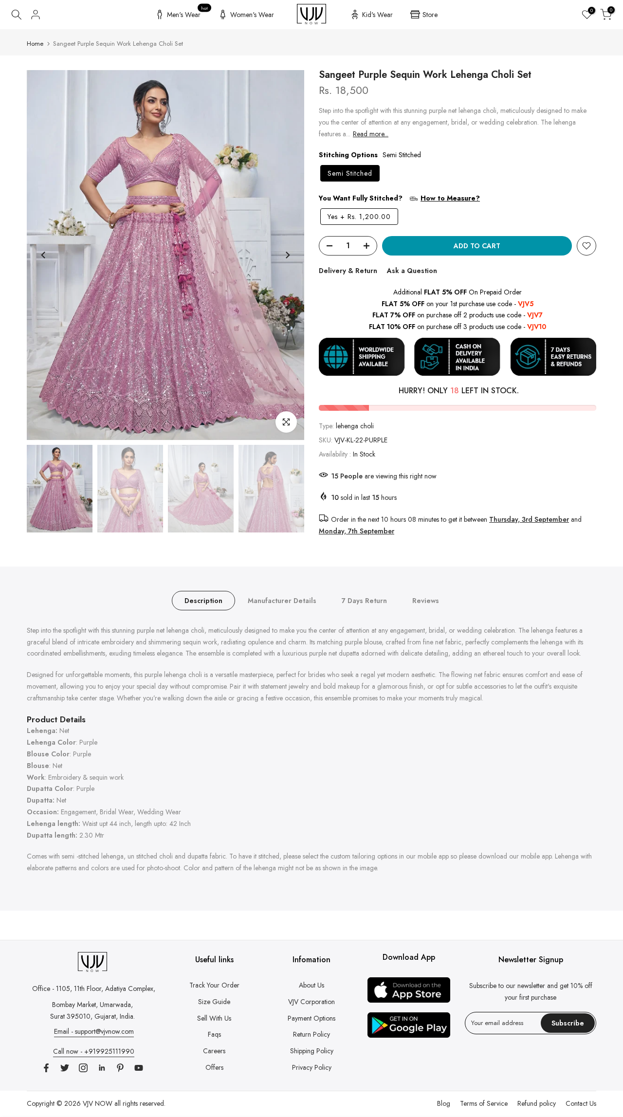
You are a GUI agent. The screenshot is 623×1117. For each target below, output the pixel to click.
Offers (214, 1067)
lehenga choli (355, 426)
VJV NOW (97, 1103)
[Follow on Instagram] (83, 1068)
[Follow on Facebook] (46, 1068)
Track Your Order (214, 985)
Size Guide (214, 1002)
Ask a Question (412, 270)
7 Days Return (364, 600)
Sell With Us (214, 1018)
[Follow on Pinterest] (120, 1068)
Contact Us (581, 1103)
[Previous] (44, 255)
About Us (311, 985)
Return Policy (311, 1034)
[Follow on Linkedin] (101, 1068)
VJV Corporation (311, 1002)
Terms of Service (484, 1103)
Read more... (370, 133)
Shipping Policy (311, 1051)
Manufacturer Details (282, 600)
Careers (214, 1051)
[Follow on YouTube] (138, 1068)
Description (203, 600)
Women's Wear (252, 14)
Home (35, 43)
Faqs (214, 1034)
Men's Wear (187, 13)
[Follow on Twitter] (64, 1068)
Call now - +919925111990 (93, 1051)
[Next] (287, 255)
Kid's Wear (377, 14)
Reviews (425, 600)
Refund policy (536, 1103)
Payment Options (311, 1018)
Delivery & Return (348, 270)
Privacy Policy (311, 1067)
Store (430, 14)
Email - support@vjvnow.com (94, 1031)
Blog (443, 1103)
